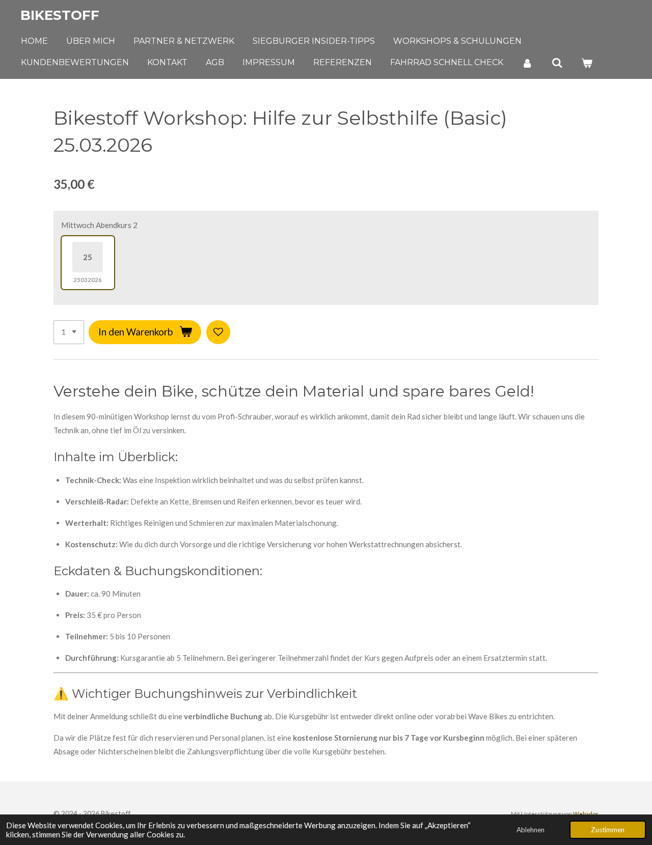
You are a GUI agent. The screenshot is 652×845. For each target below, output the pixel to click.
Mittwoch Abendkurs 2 (99, 225)
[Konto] (527, 63)
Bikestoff (59, 15)
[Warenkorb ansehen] (587, 63)
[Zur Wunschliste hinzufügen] (218, 332)
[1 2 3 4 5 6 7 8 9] (68, 332)
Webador (586, 813)
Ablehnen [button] (531, 830)
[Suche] (557, 63)
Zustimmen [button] (607, 830)
